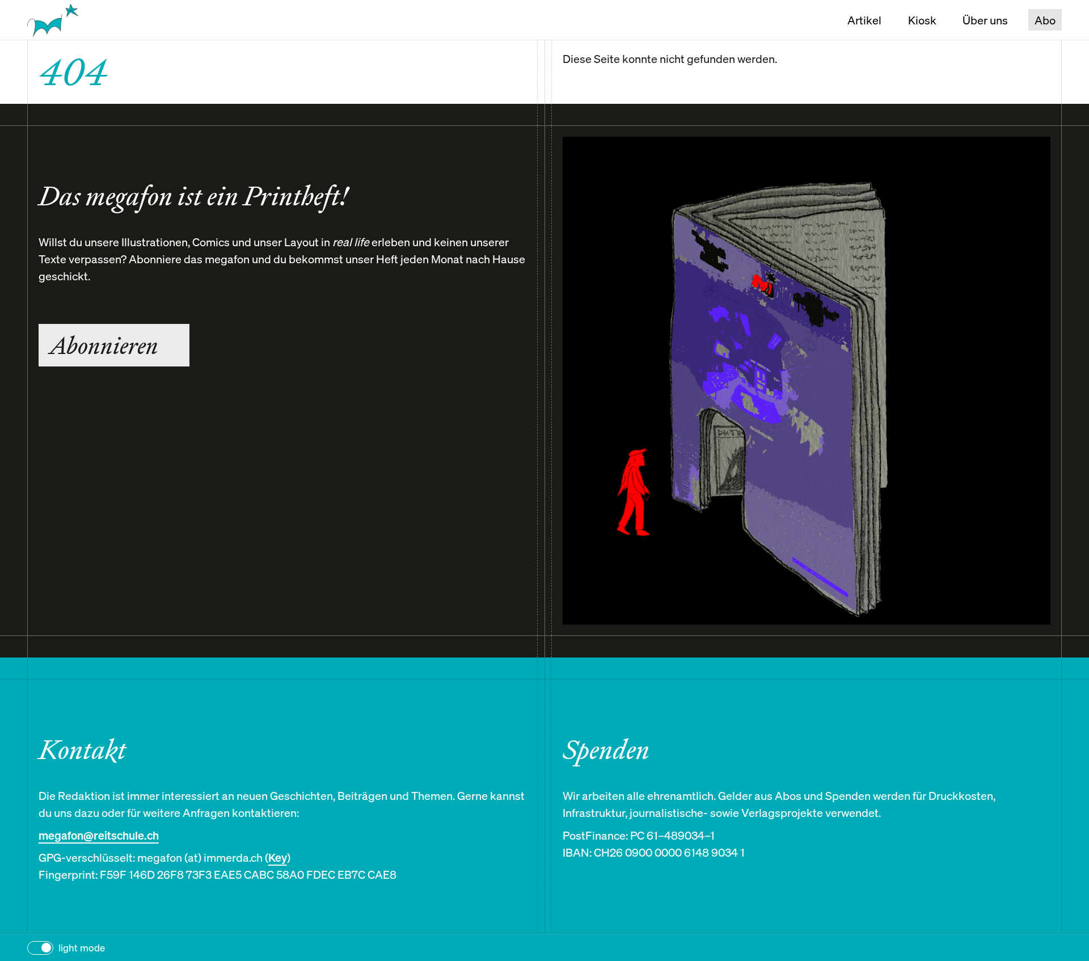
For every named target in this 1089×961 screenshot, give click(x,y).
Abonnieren (103, 345)
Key (277, 857)
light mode (81, 948)
